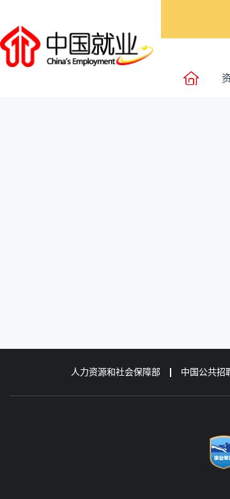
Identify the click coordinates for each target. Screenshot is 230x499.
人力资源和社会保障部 (115, 372)
